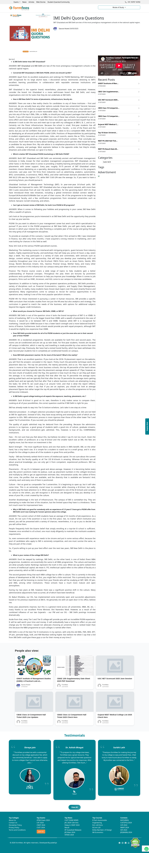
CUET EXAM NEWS (71, 820)
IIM (77, 122)
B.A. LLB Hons (97, 825)
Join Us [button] (41, 831)
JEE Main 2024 (70, 832)
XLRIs (45, 114)
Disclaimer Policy (15, 825)
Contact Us (13, 823)
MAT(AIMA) (124, 820)
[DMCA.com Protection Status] (135, 843)
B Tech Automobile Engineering (99, 821)
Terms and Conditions (17, 830)
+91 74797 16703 (133, 2)
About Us (12, 820)
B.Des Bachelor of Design (102, 830)
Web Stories (41, 2)
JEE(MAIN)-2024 (126, 832)
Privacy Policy (14, 827)
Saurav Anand (63, 28)
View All (74, 807)
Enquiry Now (147, 426)
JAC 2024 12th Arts (71, 823)
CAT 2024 (40, 823)
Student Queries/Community (59, 2)
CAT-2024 (123, 825)
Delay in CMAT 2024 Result (72, 826)
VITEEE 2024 (69, 835)
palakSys (53, 843)
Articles (31, 2)
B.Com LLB (96, 827)
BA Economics (97, 832)
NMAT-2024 (124, 827)
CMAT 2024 (41, 825)
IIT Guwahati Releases (73, 830)
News (24, 2)
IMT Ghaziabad (24, 66)
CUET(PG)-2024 (126, 823)
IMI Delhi (39, 66)
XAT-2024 (123, 830)
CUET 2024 (41, 827)
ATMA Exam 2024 (43, 820)
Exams (16, 2)
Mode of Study (118, 7)
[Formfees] (52, 8)
